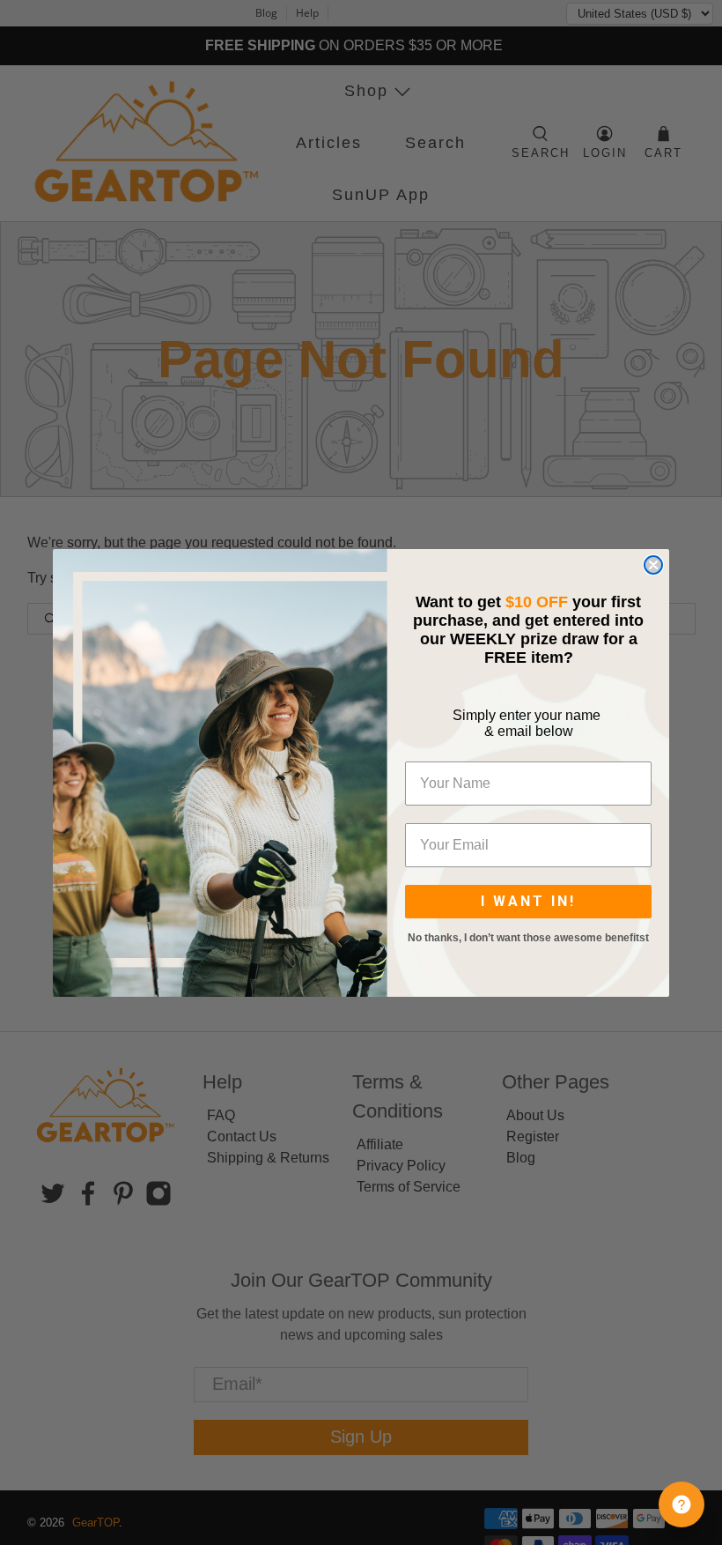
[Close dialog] (653, 565)
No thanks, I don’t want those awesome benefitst (528, 938)
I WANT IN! (528, 901)
